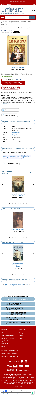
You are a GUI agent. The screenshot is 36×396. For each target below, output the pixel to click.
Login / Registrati (6, 4)
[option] (18, 187)
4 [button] (18, 204)
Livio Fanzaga (18, 195)
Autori (28, 21)
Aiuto (33, 4)
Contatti (3, 346)
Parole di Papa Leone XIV (9, 350)
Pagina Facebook (22, 361)
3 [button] (15, 204)
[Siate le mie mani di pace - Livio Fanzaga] (18, 184)
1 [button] (9, 204)
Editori (21, 338)
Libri (9, 21)
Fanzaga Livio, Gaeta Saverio (18, 265)
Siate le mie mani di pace (18, 194)
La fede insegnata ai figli (18, 229)
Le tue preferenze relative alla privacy (19, 391)
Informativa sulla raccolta (10, 394)
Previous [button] (2, 185)
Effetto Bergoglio (18, 263)
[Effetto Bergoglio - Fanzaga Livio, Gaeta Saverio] (18, 253)
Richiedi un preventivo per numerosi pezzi (16, 92)
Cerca (31, 17)
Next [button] (33, 185)
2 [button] (12, 204)
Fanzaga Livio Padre (7, 23)
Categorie (22, 333)
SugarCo (14, 135)
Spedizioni (4, 341)
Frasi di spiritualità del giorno (10, 356)
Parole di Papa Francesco (9, 353)
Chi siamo (4, 333)
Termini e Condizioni (7, 335)
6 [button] (24, 204)
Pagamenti (4, 343)
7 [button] (27, 204)
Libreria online (18, 386)
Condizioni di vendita (7, 338)
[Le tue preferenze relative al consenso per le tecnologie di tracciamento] (32, 392)
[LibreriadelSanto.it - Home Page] (12, 10)
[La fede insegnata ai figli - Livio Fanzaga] (18, 219)
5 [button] (21, 204)
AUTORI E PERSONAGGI (18, 21)
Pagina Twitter (26, 361)
